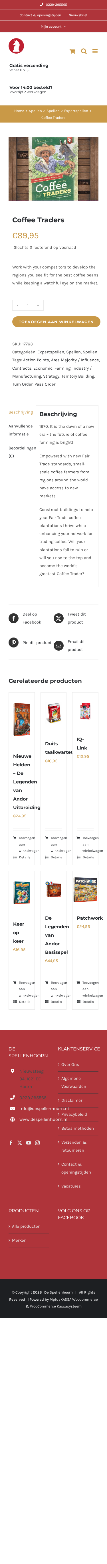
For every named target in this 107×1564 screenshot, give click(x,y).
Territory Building (77, 376)
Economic (43, 368)
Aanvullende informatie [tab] (20, 430)
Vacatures (71, 1186)
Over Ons (70, 1064)
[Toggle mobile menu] (95, 51)
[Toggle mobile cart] (72, 51)
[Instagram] (37, 1143)
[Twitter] (19, 1143)
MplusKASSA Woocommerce (74, 1299)
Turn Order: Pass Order (33, 384)
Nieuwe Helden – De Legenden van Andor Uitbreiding (27, 782)
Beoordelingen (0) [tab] (20, 452)
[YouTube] (28, 1143)
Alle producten (26, 1226)
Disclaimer (71, 1100)
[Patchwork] (85, 889)
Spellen (73, 352)
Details (24, 857)
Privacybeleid (74, 1114)
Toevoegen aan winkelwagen (56, 321)
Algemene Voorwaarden (73, 1082)
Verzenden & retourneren (74, 1146)
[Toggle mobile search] (84, 51)
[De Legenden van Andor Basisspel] (53, 889)
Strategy (51, 376)
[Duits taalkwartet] (53, 713)
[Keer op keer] (22, 892)
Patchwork (90, 918)
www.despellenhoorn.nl (34, 1119)
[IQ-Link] (85, 711)
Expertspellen (50, 352)
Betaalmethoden (77, 1128)
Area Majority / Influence (75, 360)
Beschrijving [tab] (20, 412)
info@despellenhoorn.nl (34, 1108)
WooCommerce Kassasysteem (56, 1306)
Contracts (21, 368)
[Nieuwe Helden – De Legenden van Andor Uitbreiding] (22, 719)
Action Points (36, 360)
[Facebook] (11, 1143)
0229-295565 (56, 5)
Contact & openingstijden (76, 1168)
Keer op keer (18, 932)
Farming (62, 368)
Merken (19, 1240)
